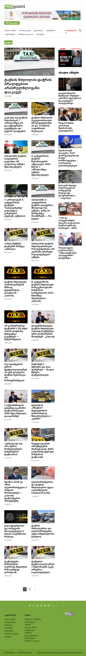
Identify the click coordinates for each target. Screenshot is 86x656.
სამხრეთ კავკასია (25, 34)
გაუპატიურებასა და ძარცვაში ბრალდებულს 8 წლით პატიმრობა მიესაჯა (15, 531)
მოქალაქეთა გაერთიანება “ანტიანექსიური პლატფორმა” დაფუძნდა (67, 252)
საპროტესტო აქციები (30, 623)
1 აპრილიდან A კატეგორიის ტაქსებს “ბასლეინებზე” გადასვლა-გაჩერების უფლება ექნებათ (14, 207)
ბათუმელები (70, 30)
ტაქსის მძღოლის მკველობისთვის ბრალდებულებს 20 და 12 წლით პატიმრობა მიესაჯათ (41, 124)
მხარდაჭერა (12, 23)
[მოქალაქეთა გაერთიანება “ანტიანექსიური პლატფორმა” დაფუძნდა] (70, 239)
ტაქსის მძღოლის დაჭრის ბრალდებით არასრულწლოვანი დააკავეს (28, 85)
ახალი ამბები (10, 30)
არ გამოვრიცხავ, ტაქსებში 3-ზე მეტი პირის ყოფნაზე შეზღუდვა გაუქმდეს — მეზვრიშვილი (15, 332)
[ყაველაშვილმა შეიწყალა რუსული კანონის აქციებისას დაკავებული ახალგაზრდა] (70, 85)
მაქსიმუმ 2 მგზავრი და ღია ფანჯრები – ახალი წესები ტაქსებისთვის (42, 369)
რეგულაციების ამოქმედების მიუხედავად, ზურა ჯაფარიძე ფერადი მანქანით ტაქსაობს (42, 450)
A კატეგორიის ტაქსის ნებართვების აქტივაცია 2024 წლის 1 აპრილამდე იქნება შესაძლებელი (40, 165)
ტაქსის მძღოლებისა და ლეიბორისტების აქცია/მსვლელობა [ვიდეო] (42, 531)
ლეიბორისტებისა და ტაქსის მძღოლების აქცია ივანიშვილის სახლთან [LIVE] (42, 487)
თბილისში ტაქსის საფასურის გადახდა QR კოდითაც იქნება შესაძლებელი (15, 161)
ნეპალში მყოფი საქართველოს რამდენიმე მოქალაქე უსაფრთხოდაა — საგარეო (67, 191)
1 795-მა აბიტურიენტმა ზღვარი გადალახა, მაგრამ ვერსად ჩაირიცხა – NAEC (69, 222)
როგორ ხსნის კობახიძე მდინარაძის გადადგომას (66, 126)
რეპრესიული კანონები (30, 631)
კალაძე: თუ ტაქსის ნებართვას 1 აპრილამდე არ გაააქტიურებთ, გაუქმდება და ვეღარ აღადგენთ (15, 124)
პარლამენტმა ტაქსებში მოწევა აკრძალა (14, 246)
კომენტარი (51, 30)
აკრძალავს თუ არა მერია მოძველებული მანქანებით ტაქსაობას (13, 449)
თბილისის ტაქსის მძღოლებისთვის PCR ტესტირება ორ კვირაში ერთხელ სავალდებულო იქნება (43, 250)
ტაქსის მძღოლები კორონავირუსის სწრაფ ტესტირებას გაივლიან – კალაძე (15, 288)
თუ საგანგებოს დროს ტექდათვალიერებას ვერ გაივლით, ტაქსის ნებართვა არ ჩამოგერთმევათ (15, 372)
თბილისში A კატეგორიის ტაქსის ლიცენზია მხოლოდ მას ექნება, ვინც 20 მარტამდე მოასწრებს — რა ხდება (42, 209)
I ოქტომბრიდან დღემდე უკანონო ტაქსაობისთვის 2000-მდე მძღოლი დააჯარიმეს (15, 411)
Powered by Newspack (24, 652)
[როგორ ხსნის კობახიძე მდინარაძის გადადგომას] (70, 114)
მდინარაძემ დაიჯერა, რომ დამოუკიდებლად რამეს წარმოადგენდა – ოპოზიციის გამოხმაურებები (68, 158)
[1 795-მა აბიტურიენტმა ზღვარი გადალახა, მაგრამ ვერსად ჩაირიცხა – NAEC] (70, 209)
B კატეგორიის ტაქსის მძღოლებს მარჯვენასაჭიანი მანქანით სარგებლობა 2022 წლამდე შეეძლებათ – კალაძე (42, 291)
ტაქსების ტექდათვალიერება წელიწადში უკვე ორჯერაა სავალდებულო (42, 567)
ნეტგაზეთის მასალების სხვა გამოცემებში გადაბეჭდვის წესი (59, 652)
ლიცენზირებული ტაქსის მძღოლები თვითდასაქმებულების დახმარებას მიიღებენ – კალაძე (43, 331)
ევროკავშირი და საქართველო (31, 637)
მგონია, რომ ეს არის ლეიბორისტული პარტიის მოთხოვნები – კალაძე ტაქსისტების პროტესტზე (15, 491)
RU (66, 33)
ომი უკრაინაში (30, 627)
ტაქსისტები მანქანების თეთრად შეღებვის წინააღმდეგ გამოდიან (15, 567)
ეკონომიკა (38, 30)
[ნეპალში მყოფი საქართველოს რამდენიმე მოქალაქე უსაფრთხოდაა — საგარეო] (70, 177)
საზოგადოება (25, 30)
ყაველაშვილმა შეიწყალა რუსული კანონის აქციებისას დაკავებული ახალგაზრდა (69, 98)
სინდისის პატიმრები (33, 619)
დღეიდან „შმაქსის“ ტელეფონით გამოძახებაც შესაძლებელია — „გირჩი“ (42, 412)
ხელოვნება (10, 34)
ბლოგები (40, 34)
